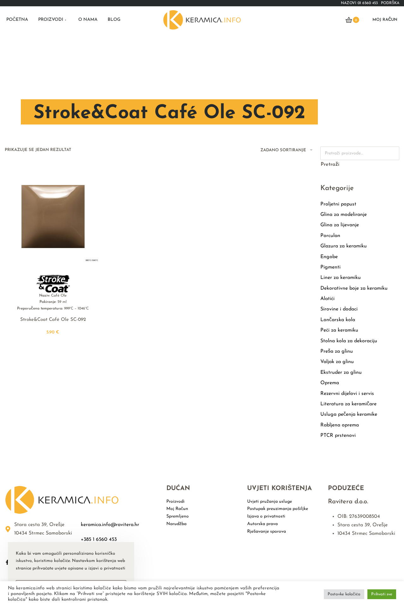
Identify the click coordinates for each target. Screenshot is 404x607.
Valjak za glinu (337, 361)
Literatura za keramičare (348, 404)
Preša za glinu (336, 351)
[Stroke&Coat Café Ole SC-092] (53, 216)
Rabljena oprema (339, 425)
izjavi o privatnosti (106, 568)
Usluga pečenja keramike (348, 414)
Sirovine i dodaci (339, 309)
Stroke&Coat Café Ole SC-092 (53, 319)
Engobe (329, 256)
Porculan (330, 235)
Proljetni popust (338, 204)
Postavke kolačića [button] (344, 594)
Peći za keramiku (339, 330)
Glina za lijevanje (339, 225)
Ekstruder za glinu (341, 372)
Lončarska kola (337, 319)
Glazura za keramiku (343, 246)
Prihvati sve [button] (381, 594)
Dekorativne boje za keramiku (354, 288)
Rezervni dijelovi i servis (347, 393)
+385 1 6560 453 (99, 539)
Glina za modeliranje (343, 214)
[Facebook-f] (7, 562)
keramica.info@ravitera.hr (110, 524)
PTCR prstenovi (338, 435)
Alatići (327, 298)
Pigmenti (330, 267)
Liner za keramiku (340, 277)
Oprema (329, 382)
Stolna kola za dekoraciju (348, 341)
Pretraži (330, 164)
